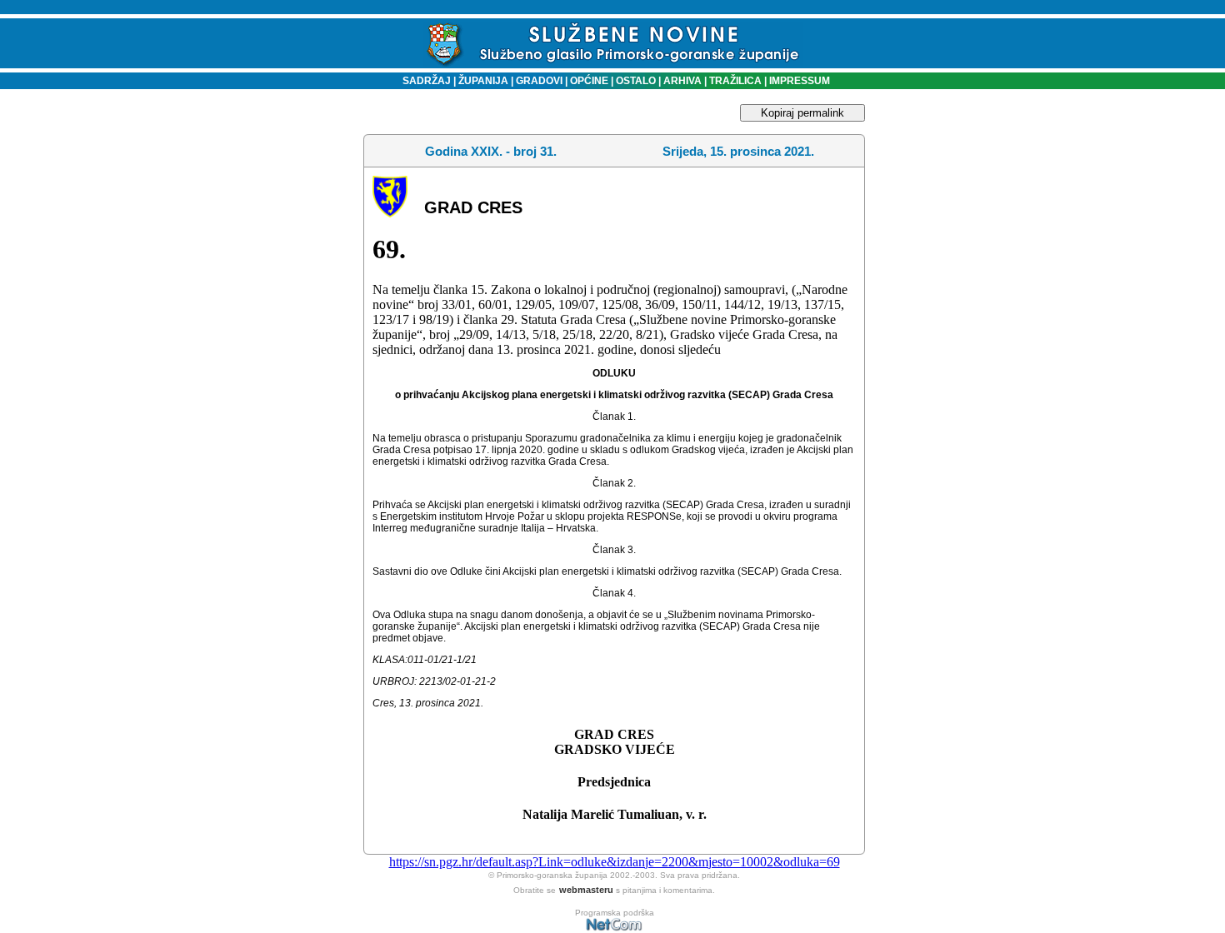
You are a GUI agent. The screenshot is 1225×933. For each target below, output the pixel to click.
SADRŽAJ (423, 81)
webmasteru (586, 890)
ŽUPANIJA (483, 81)
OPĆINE (589, 81)
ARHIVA (681, 81)
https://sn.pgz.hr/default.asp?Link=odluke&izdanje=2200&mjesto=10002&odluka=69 (614, 862)
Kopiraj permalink (802, 113)
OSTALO (636, 81)
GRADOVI (539, 81)
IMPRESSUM (799, 81)
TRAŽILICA (734, 81)
